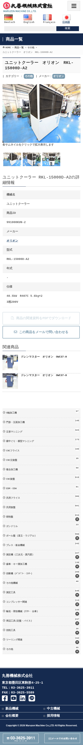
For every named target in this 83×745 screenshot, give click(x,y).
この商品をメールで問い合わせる (42, 332)
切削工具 (42, 630)
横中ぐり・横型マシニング (42, 440)
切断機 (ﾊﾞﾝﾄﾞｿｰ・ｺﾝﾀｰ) (42, 574)
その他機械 (42, 582)
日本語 (66, 22)
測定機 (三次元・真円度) (42, 555)
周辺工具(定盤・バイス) (42, 621)
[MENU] (74, 6)
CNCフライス (42, 450)
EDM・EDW (42, 488)
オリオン (58, 76)
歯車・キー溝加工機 (42, 564)
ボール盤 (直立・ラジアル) (42, 536)
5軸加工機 (42, 412)
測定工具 (42, 593)
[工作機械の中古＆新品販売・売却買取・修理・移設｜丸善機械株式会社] (28, 10)
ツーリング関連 (42, 640)
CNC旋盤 (42, 478)
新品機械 (12, 708)
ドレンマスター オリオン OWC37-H (44, 356)
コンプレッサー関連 (42, 602)
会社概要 (12, 716)
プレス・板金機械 (42, 544)
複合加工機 (42, 469)
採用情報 (53, 716)
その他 (29, 76)
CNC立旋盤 (42, 459)
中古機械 (53, 708)
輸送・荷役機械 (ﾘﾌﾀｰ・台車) (42, 612)
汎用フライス (42, 497)
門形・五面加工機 (42, 421)
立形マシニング (42, 431)
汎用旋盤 (42, 507)
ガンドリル (42, 525)
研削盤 (42, 517)
